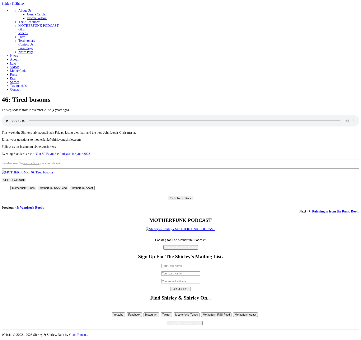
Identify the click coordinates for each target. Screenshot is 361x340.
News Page (25, 52)
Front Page (25, 48)
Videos (23, 33)
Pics (12, 78)
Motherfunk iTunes (23, 188)
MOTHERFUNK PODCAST (38, 25)
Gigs (21, 29)
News (14, 55)
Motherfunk (18, 70)
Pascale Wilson (37, 18)
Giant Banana (78, 334)
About (14, 59)
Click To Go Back (14, 179)
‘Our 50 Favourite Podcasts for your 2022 (62, 153)
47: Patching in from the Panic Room (333, 211)
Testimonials (26, 40)
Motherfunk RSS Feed (53, 188)
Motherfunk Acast (82, 188)
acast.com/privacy (32, 163)
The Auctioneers (29, 22)
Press (21, 37)
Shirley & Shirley (13, 3)
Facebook (134, 314)
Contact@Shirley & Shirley (185, 323)
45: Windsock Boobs (29, 207)
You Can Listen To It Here (180, 247)
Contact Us (25, 44)
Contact (15, 89)
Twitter (166, 314)
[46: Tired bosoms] (27, 172)
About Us (24, 10)
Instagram (151, 314)
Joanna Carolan (37, 14)
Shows (14, 82)
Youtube (118, 314)
